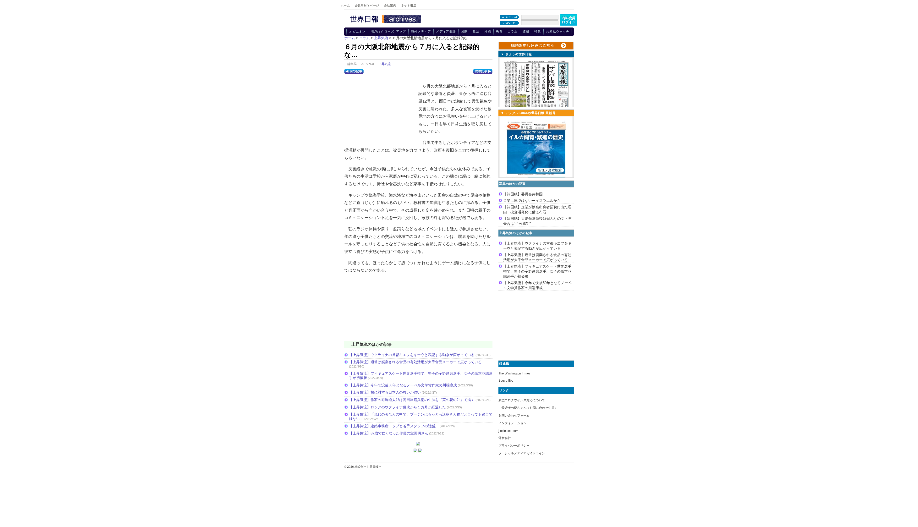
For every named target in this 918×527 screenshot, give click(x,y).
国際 (464, 31)
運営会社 (504, 438)
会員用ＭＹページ (367, 5)
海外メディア (421, 31)
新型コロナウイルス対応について (521, 400)
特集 (537, 31)
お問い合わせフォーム (514, 415)
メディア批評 (446, 31)
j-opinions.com (508, 431)
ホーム (345, 5)
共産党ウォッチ (557, 31)
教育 (499, 31)
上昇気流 (384, 64)
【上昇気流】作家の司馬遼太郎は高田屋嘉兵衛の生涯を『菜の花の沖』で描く (412, 400)
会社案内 (390, 5)
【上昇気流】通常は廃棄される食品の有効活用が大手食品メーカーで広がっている (415, 362)
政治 (476, 31)
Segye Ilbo (505, 380)
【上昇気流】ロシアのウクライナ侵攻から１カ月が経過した (397, 407)
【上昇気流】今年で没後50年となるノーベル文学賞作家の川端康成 (403, 385)
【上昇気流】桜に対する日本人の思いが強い (385, 392)
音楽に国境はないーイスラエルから (532, 200)
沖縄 (487, 31)
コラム (513, 31)
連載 (526, 31)
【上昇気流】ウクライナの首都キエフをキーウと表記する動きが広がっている (412, 355)
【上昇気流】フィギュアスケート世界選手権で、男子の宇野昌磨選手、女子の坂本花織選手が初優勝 (537, 271)
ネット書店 (408, 5)
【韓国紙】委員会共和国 (523, 194)
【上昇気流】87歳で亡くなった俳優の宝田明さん (388, 433)
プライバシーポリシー (514, 445)
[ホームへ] (386, 23)
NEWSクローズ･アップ (388, 31)
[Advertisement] (380, 111)
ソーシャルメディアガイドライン (521, 453)
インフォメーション (512, 423)
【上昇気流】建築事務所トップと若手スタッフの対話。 (394, 426)
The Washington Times (514, 373)
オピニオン (357, 31)
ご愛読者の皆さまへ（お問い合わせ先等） (527, 408)
